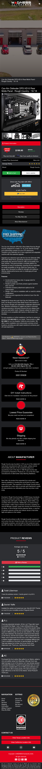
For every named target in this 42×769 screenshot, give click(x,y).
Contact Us (18, 700)
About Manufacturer (21, 222)
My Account (18, 704)
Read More (20, 419)
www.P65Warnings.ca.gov (15, 338)
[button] (38, 112)
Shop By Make (5, 710)
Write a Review (22, 562)
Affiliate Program (6, 708)
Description (21, 207)
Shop (3, 700)
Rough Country (35, 167)
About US (18, 698)
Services (4, 702)
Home (3, 698)
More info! (36, 160)
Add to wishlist (30, 173)
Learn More (26, 185)
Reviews (21, 212)
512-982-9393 (12, 319)
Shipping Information (4, 705)
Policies (17, 702)
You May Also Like (21, 217)
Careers (17, 706)
